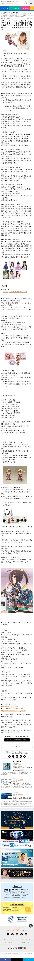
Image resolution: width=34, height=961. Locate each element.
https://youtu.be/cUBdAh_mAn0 (15, 292)
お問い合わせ (25, 942)
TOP (31, 926)
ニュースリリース (15, 12)
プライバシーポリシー (8, 939)
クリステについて (25, 939)
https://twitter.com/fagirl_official (13, 711)
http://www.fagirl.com (9, 706)
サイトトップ (4, 12)
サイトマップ (8, 942)
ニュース (3, 18)
